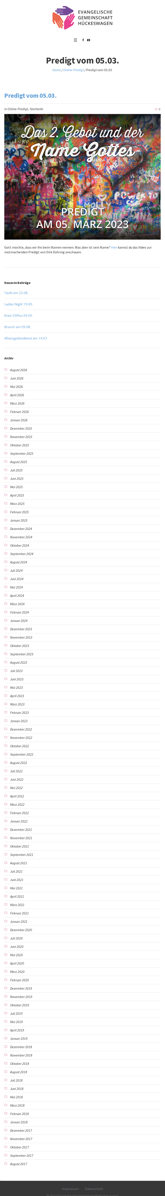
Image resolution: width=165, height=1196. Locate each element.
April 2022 (17, 796)
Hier (114, 247)
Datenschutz (94, 1189)
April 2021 (17, 896)
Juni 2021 (16, 880)
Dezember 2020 (21, 930)
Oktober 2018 (19, 1063)
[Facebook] (83, 40)
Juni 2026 (16, 378)
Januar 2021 (19, 921)
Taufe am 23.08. (16, 293)
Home (56, 70)
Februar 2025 (19, 512)
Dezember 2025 (21, 428)
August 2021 (18, 863)
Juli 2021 (16, 871)
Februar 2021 (19, 913)
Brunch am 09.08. (17, 327)
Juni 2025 (16, 478)
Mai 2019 (16, 1022)
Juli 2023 (16, 671)
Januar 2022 (19, 821)
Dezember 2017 (21, 1130)
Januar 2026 (19, 420)
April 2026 (17, 395)
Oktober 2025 (19, 445)
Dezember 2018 (21, 1047)
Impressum (70, 1189)
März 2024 (17, 604)
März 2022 (17, 804)
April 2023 (17, 696)
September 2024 (21, 554)
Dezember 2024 (21, 529)
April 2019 (17, 1030)
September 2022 (21, 754)
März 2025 (17, 503)
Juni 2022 (16, 779)
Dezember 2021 (21, 829)
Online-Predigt (73, 70)
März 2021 (17, 905)
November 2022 (21, 737)
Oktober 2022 (19, 746)
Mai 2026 (16, 386)
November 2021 (21, 838)
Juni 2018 (16, 1088)
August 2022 (18, 763)
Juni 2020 (16, 946)
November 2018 (21, 1055)
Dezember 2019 (21, 988)
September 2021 (21, 854)
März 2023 (17, 704)
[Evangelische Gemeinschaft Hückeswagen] (82, 17)
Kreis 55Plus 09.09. (18, 315)
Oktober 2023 (19, 646)
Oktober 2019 (19, 1005)
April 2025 (17, 495)
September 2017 (21, 1155)
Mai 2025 (16, 487)
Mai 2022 (16, 788)
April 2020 (17, 963)
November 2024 (21, 537)
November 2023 (21, 637)
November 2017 (21, 1139)
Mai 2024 (16, 587)
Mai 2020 (16, 955)
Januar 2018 (19, 1122)
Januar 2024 (19, 620)
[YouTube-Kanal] (88, 40)
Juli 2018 (16, 1080)
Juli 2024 (16, 570)
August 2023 (18, 662)
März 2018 (17, 1105)
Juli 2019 (16, 1013)
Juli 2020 (16, 938)
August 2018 (18, 1072)
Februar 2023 (19, 712)
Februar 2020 (19, 980)
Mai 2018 (16, 1097)
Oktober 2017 (19, 1147)
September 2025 (21, 453)
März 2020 (17, 971)
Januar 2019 (19, 1038)
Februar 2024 (19, 612)
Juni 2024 (16, 579)
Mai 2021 (16, 888)
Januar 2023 (19, 721)
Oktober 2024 (19, 545)
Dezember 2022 (21, 729)
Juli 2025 (16, 470)
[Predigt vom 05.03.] (82, 176)
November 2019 (21, 997)
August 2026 (18, 370)
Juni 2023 (16, 679)
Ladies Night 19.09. (18, 304)
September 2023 (21, 654)
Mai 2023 (16, 687)
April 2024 (17, 595)
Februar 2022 (19, 813)
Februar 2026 (19, 412)
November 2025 (21, 437)
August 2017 (18, 1164)
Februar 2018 (19, 1114)
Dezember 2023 (21, 629)
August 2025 (18, 462)
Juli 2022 (16, 771)
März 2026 (17, 403)
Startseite (36, 109)
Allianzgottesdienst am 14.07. (26, 338)
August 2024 (18, 562)
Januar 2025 (19, 520)
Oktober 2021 (19, 846)
